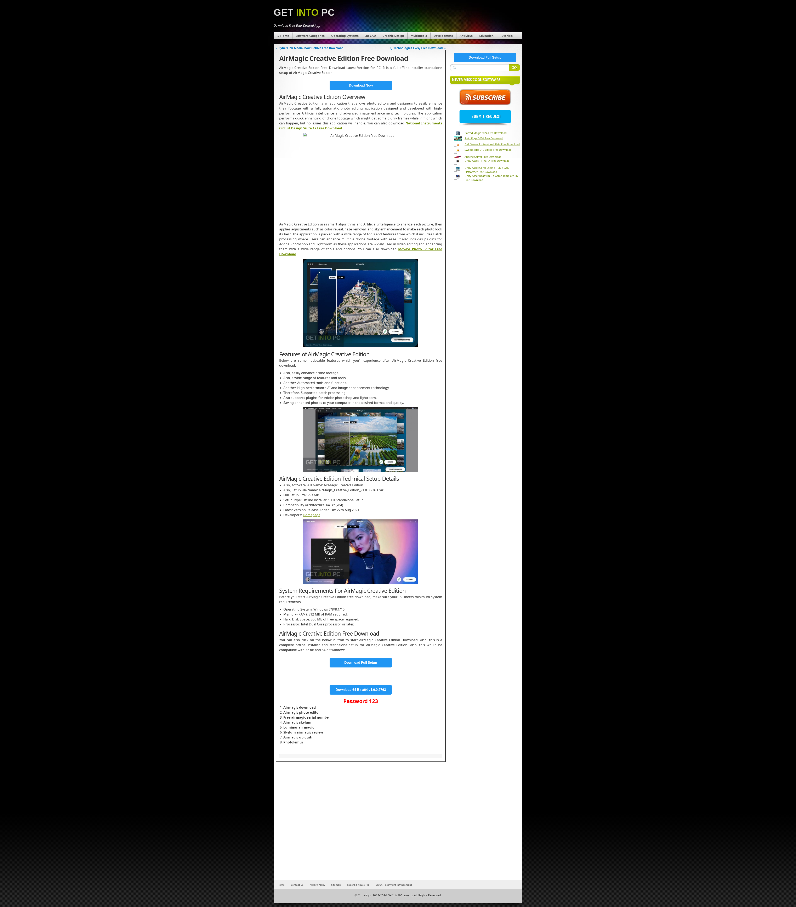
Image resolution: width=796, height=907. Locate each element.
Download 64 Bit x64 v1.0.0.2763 (361, 689)
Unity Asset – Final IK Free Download (487, 161)
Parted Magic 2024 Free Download (486, 133)
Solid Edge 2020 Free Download (484, 138)
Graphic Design (393, 36)
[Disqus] (361, 825)
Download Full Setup (360, 662)
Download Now (361, 85)
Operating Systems (345, 36)
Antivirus (466, 36)
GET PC (304, 12)
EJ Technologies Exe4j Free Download (416, 48)
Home (284, 36)
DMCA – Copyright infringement (394, 884)
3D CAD (370, 36)
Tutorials (506, 36)
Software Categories (310, 36)
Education (486, 36)
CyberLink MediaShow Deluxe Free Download (311, 48)
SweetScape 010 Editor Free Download (488, 150)
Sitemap (336, 884)
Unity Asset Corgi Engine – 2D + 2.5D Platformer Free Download (487, 170)
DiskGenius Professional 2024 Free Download (492, 144)
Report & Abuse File (358, 884)
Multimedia (419, 36)
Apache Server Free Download (483, 157)
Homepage (311, 515)
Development (443, 36)
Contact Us (297, 884)
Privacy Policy (317, 884)
